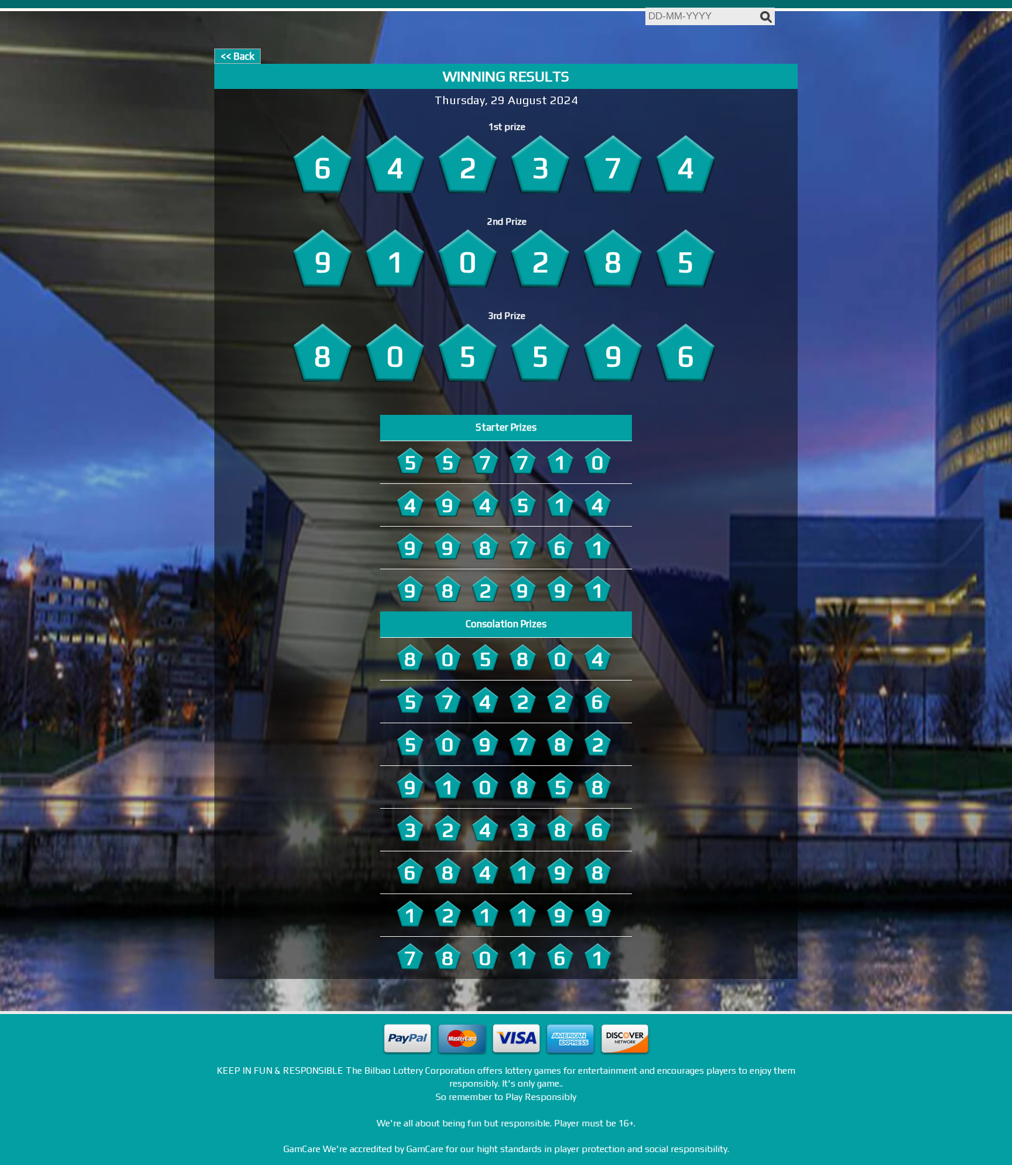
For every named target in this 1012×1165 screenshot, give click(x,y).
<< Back (237, 56)
